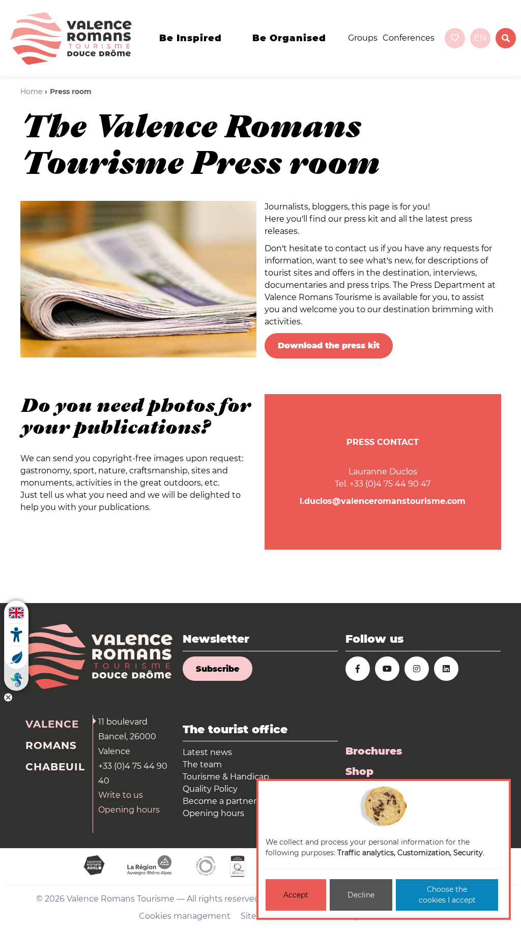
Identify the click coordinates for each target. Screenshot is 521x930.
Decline (361, 894)
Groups (363, 38)
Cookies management (184, 916)
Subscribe (217, 669)
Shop (359, 771)
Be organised (289, 38)
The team (202, 764)
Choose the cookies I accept (447, 895)
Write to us (120, 795)
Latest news (207, 752)
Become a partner (219, 801)
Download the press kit (329, 345)
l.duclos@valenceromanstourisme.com (383, 501)
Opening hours (129, 810)
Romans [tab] (51, 745)
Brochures (373, 751)
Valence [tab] (52, 724)
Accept (295, 894)
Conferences (409, 38)
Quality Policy (210, 789)
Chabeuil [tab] (55, 767)
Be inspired (190, 38)
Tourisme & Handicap (226, 777)
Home (31, 91)
